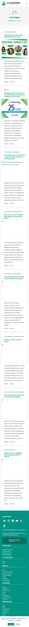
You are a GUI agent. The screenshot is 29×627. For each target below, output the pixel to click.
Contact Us (4, 599)
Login (3, 563)
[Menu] (26, 3)
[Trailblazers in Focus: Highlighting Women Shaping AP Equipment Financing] (14, 468)
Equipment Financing (7, 549)
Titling (3, 614)
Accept (11, 624)
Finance (5, 32)
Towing (4, 577)
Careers (4, 592)
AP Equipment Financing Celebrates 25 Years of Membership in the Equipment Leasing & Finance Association (14, 94)
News (8, 89)
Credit (3, 607)
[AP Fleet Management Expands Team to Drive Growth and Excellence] (14, 408)
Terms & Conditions (6, 597)
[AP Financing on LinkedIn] (4, 521)
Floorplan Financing (6, 553)
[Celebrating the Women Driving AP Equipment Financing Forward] (14, 48)
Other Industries (6, 580)
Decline (18, 624)
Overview (4, 587)
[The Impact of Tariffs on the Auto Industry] (14, 353)
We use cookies (5, 618)
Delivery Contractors (7, 573)
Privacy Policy (5, 595)
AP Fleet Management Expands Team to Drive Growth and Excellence (14, 396)
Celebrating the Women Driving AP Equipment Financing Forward (13, 36)
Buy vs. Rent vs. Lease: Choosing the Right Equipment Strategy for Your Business (13, 216)
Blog (3, 594)
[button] (14, 541)
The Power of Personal (11, 32)
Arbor (3, 570)
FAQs (3, 605)
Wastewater (5, 578)
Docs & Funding (5, 609)
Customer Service (15, 152)
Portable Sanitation (6, 575)
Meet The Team (5, 590)
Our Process (5, 589)
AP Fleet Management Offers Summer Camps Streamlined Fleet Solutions (14, 277)
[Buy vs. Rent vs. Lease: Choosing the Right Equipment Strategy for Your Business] (14, 230)
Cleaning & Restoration (7, 572)
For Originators (5, 612)
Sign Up (4, 561)
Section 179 (4, 610)
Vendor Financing (6, 551)
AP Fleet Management (8, 152)
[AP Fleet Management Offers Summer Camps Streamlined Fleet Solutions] (14, 290)
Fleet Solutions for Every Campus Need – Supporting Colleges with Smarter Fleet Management (14, 156)
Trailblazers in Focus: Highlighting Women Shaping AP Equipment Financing (13, 454)
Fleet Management (6, 554)
